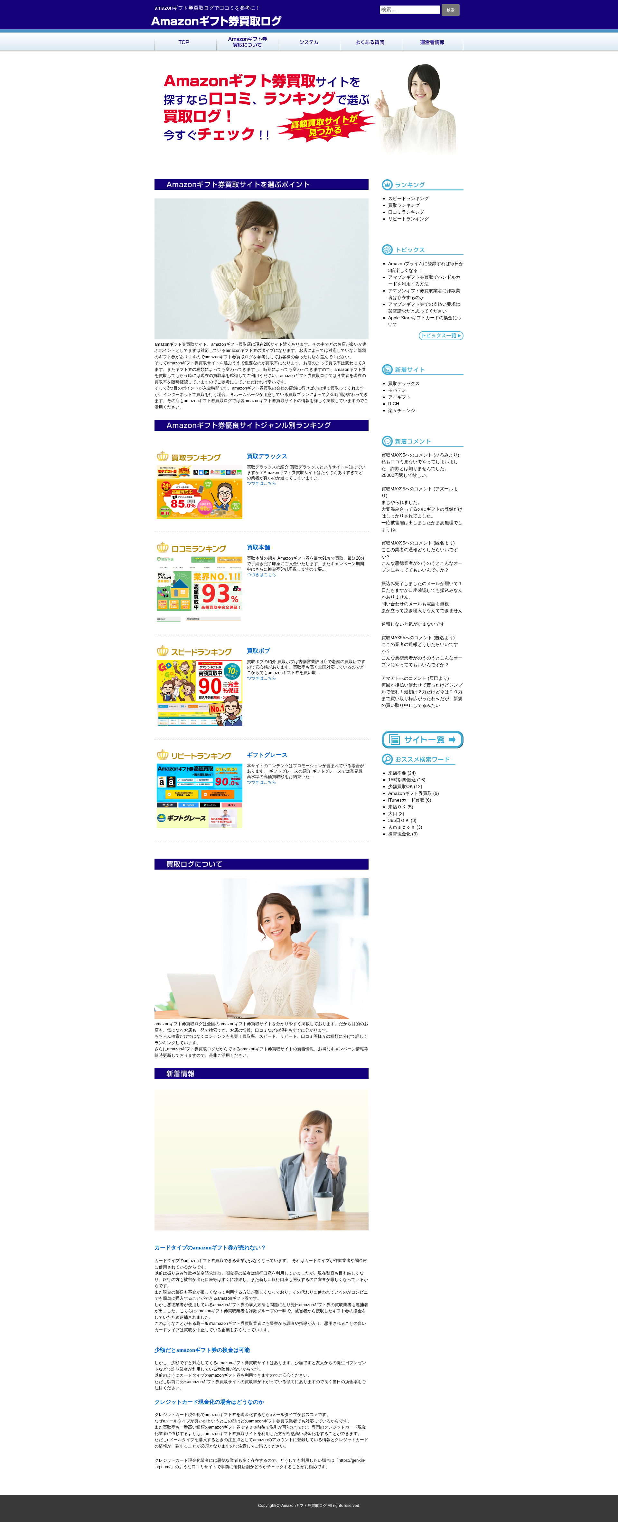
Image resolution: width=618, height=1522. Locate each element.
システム (309, 40)
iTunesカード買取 (406, 800)
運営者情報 (433, 40)
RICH (393, 403)
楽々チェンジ (401, 410)
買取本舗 (258, 547)
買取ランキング (404, 205)
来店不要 (397, 772)
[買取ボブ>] (202, 726)
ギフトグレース (267, 755)
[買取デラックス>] (202, 518)
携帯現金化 (399, 833)
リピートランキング (408, 218)
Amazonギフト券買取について (247, 40)
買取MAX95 (393, 455)
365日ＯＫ (398, 820)
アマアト (390, 678)
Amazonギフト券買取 (410, 793)
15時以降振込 (402, 779)
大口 (392, 813)
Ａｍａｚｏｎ (401, 827)
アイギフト (399, 397)
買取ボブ (258, 651)
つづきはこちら (261, 483)
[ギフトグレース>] (202, 828)
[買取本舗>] (202, 622)
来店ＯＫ (397, 806)
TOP (185, 40)
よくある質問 (371, 40)
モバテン (397, 390)
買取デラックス (267, 456)
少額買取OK (400, 786)
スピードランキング (408, 198)
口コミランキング (406, 212)
